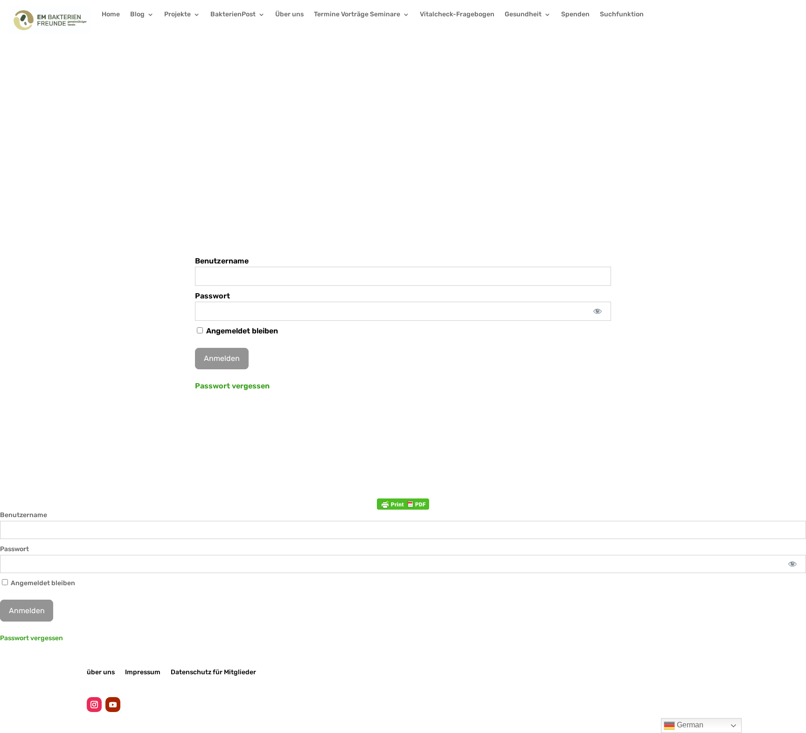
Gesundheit (523, 14)
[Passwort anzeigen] (597, 311)
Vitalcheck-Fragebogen (457, 14)
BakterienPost (233, 14)
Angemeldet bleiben (241, 330)
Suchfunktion (622, 14)
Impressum (142, 672)
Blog (137, 14)
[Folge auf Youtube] (112, 704)
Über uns (289, 14)
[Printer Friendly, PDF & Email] (403, 504)
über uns (101, 672)
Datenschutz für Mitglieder (213, 672)
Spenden (575, 14)
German (689, 725)
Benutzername (222, 260)
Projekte (177, 14)
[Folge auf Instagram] (94, 704)
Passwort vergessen (232, 385)
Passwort (212, 295)
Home (111, 14)
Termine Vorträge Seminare (357, 14)
